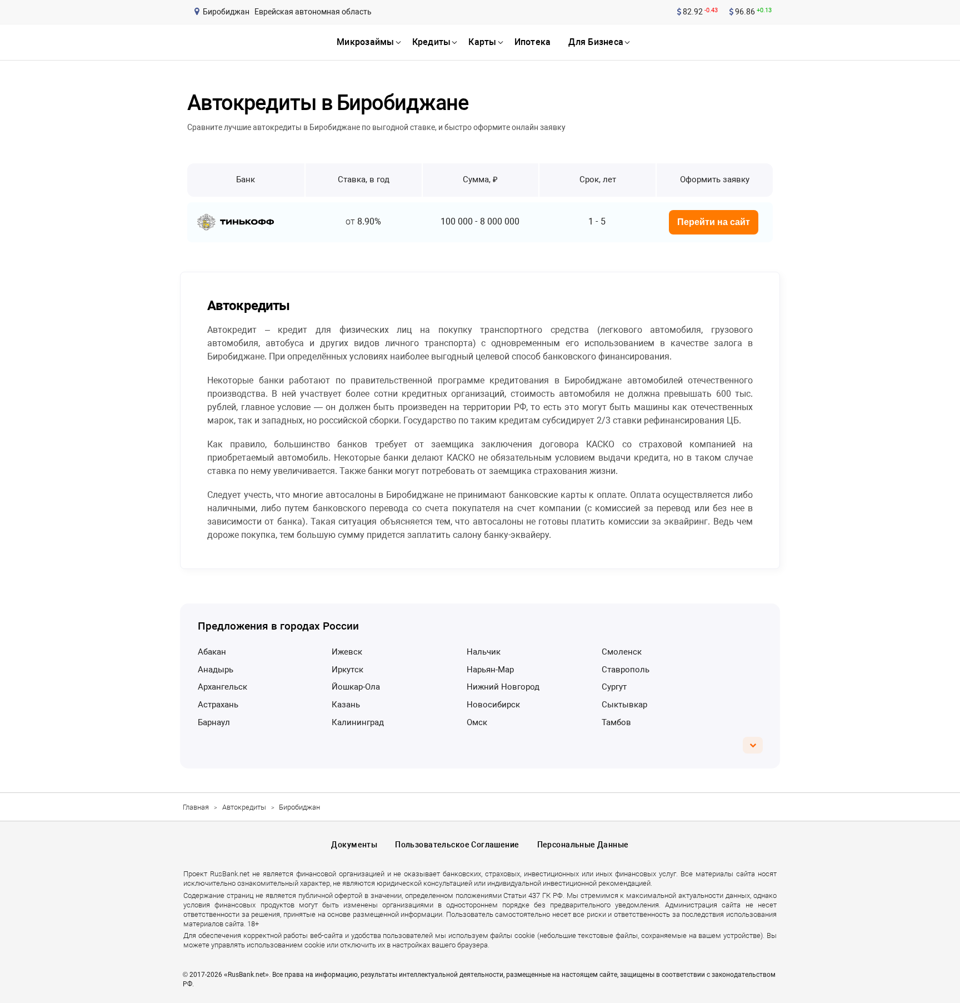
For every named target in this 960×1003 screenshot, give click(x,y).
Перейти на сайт (713, 222)
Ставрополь (625, 670)
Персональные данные (583, 844)
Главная (196, 807)
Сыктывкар (624, 705)
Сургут (614, 687)
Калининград (358, 722)
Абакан (212, 652)
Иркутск (347, 670)
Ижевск (347, 652)
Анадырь (215, 670)
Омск (477, 722)
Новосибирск (493, 705)
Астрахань (218, 705)
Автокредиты (244, 807)
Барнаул (214, 722)
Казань (346, 705)
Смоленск (622, 652)
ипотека (532, 42)
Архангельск (222, 687)
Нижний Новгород (503, 687)
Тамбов (616, 722)
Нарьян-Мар (490, 670)
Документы (354, 844)
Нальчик (484, 652)
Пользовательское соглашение (457, 844)
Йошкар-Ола (356, 687)
